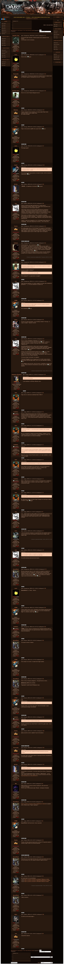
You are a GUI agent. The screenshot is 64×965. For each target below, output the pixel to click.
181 (45, 607)
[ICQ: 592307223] (28, 241)
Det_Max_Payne (15, 90)
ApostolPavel (16, 569)
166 (43, 319)
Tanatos (16, 226)
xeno (16, 203)
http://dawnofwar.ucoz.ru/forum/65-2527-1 (29, 775)
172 (43, 444)
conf (16, 933)
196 (43, 876)
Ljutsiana (16, 242)
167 (43, 338)
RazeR (15, 165)
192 (42, 801)
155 (43, 109)
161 (45, 226)
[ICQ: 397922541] (25, 201)
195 (43, 856)
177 (43, 530)
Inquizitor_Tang (15, 35)
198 (43, 914)
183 (43, 640)
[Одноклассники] (3, 19)
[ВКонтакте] (1, 19)
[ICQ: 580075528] (25, 931)
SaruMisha (16, 411)
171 (43, 425)
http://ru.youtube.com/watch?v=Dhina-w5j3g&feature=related (33, 803)
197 (43, 895)
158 (43, 165)
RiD (16, 783)
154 (45, 90)
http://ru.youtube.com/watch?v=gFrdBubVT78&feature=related (36, 879)
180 (45, 588)
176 (42, 511)
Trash (24, 30)
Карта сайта (57, 57)
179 (45, 569)
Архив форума (20, 30)
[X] (5, 19)
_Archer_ (16, 262)
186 (43, 697)
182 (45, 626)
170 (43, 411)
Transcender (15, 73)
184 (43, 659)
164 (45, 281)
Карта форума (57, 59)
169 (43, 392)
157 (43, 145)
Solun (16, 914)
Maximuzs (16, 109)
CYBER (15, 126)
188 (43, 730)
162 (45, 242)
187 (43, 717)
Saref (16, 392)
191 (42, 783)
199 (43, 933)
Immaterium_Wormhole (17, 374)
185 (43, 678)
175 (43, 492)
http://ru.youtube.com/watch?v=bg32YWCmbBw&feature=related (37, 880)
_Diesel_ (16, 319)
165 (43, 300)
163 (45, 262)
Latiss (15, 54)
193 (42, 820)
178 (43, 550)
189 (43, 747)
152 (45, 54)
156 (43, 126)
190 (43, 764)
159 (43, 184)
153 (45, 73)
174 (43, 478)
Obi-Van (16, 184)
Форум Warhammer (14, 30)
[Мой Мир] (4, 19)
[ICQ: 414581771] (25, 224)
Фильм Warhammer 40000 (30, 30)
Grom (16, 530)
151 (45, 35)
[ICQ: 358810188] (25, 144)
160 (43, 203)
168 (45, 374)
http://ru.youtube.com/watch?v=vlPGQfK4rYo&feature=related (36, 881)
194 (43, 840)
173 (43, 459)
